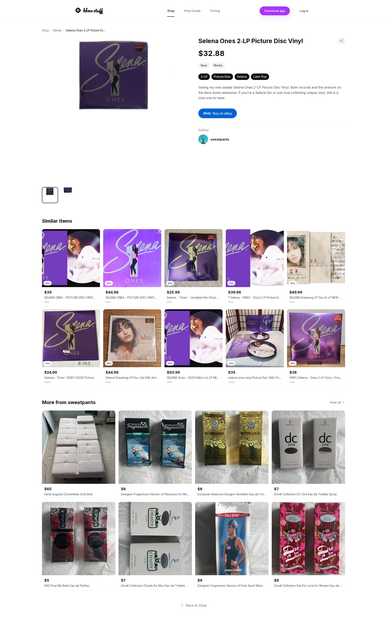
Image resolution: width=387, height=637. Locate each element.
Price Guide (192, 10)
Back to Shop (196, 605)
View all (335, 402)
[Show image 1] (50, 195)
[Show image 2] (68, 195)
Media (57, 30)
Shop (171, 10)
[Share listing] (341, 40)
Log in (304, 10)
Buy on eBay (222, 113)
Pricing (215, 10)
